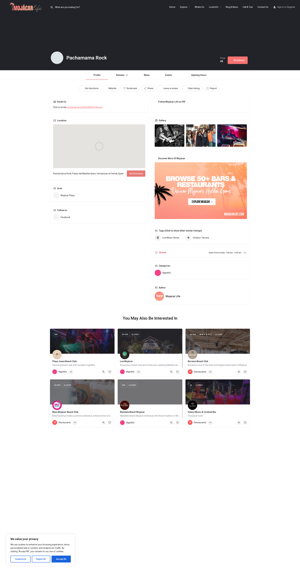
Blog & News (232, 7)
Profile (97, 75)
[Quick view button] (103, 371)
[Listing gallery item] (169, 135)
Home (172, 7)
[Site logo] (25, 6)
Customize (20, 559)
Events (168, 75)
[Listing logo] (57, 58)
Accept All (61, 559)
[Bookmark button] (109, 371)
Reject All (41, 559)
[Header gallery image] (50, 35)
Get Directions (136, 173)
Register (291, 7)
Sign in (280, 7)
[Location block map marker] (99, 146)
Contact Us (263, 7)
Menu (147, 75)
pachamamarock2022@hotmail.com (85, 107)
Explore (183, 7)
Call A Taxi (248, 7)
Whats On (199, 7)
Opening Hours (199, 75)
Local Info (213, 7)
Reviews (121, 75)
